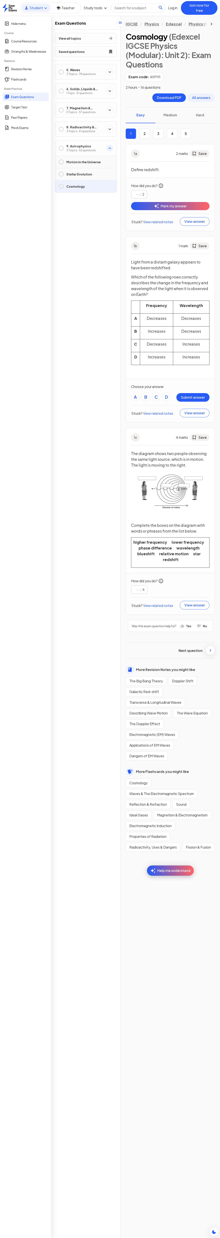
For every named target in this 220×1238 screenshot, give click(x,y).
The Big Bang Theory (146, 681)
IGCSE (132, 23)
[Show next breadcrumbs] (211, 24)
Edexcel (174, 23)
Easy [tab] (140, 115)
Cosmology (138, 783)
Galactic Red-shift (144, 691)
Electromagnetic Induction (150, 825)
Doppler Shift (182, 681)
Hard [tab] (200, 115)
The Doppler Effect (144, 724)
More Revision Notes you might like (165, 669)
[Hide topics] (120, 22)
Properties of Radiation (148, 836)
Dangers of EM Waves (146, 756)
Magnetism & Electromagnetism (182, 815)
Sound (181, 804)
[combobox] (138, 7)
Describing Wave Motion (148, 713)
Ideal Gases (138, 815)
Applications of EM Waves (149, 745)
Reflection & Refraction (148, 804)
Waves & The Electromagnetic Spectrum (161, 793)
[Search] (160, 7)
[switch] (214, 1232)
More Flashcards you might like (162, 771)
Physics (152, 23)
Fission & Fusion (198, 847)
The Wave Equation (192, 713)
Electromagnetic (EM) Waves (152, 734)
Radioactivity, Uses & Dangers (153, 847)
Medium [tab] (170, 115)
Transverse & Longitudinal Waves (155, 702)
